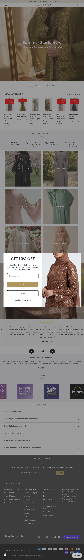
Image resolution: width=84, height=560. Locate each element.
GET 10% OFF (23, 285)
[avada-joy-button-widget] (5, 554)
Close (22, 293)
